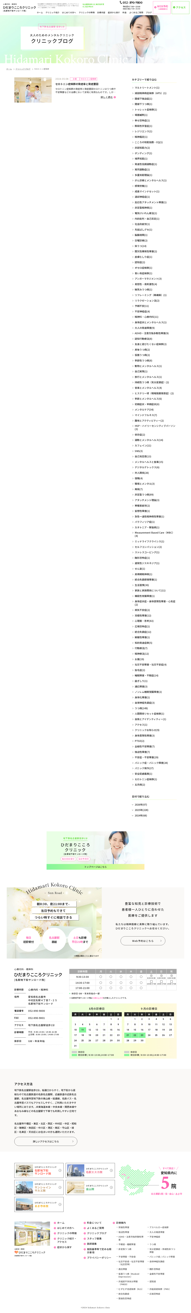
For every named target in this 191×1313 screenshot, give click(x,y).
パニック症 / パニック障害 (162, 1256)
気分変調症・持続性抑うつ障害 (162, 1251)
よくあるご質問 (136, 12)
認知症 (153, 1281)
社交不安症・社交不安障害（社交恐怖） (131, 1263)
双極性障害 (123, 1227)
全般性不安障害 (157, 1273)
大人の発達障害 (157, 1232)
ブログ (149, 12)
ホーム (40, 12)
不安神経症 (155, 1236)
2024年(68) (141, 815)
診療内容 (101, 12)
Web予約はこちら (143, 941)
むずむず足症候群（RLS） (131, 1289)
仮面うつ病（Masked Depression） (128, 1275)
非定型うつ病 (124, 1249)
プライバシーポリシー (99, 1257)
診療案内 (121, 1222)
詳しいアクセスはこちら (46, 1141)
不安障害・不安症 (127, 1256)
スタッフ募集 (94, 1238)
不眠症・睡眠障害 (127, 1244)
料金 (125, 12)
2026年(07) (141, 804)
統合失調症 (123, 1293)
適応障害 (122, 1269)
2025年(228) (141, 810)
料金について (94, 1222)
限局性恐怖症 (124, 1298)
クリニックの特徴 (87, 12)
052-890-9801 (36, 1018)
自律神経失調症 (157, 1261)
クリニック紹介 (52, 12)
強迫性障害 (123, 1232)
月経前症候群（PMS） (160, 1289)
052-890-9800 (36, 1011)
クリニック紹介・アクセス (67, 1240)
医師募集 (92, 1243)
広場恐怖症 (155, 1293)
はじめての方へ (69, 12)
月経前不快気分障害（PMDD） (128, 1283)
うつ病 (153, 1244)
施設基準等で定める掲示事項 (99, 1250)
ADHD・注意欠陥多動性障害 (131, 1238)
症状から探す (114, 12)
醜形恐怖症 (155, 1269)
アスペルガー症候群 (159, 1227)
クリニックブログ (23, 69)
